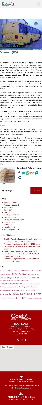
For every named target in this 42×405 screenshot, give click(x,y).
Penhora (27, 284)
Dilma (28, 274)
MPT (24, 284)
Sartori (24, 290)
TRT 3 (4, 298)
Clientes (7, 212)
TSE (18, 298)
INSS (17, 284)
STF (35, 289)
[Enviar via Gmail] (32, 173)
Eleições (3, 278)
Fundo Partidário (12, 280)
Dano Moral (19, 274)
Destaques (8, 217)
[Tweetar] (23, 173)
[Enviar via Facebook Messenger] (36, 173)
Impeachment (23, 280)
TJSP (22, 294)
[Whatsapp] (17, 340)
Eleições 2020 (35, 278)
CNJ (19, 271)
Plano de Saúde (35, 284)
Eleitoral (7, 222)
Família (6, 225)
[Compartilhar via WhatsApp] (28, 173)
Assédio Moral (3, 271)
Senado (30, 290)
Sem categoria (9, 230)
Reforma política (4, 290)
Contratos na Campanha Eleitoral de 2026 (20, 251)
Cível (6, 210)
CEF (15, 271)
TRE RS (28, 294)
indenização (7, 283)
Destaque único (10, 215)
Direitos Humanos (35, 274)
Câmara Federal (5, 274)
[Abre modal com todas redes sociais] (19, 177)
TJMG (6, 294)
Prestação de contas (14, 287)
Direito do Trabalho (11, 220)
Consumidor (25, 271)
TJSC (17, 294)
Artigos (7, 207)
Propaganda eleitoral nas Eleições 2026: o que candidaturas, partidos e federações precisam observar (22, 246)
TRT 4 (9, 298)
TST (24, 298)
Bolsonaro (11, 271)
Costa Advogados (36, 271)
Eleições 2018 (25, 278)
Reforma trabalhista (15, 290)
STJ (2, 293)
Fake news (3, 280)
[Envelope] (24, 340)
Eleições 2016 (13, 277)
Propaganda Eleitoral (29, 287)
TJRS (12, 293)
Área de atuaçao (10, 205)
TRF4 (34, 294)
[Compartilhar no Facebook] (19, 173)
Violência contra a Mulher (34, 298)
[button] (38, 4)
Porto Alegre (3, 287)
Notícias (7, 227)
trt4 (14, 298)
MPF (20, 284)
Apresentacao (9, 202)
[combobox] (15, 190)
